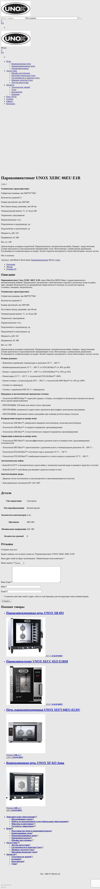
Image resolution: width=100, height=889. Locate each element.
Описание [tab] (10, 264)
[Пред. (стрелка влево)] (2, 887)
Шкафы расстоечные (20, 73)
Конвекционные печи (21, 64)
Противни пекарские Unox (23, 75)
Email (4, 591)
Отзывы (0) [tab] (11, 269)
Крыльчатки (16, 92)
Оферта (9, 101)
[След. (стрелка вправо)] (5, 887)
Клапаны (15, 94)
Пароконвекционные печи (23, 66)
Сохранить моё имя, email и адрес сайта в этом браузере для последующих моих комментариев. (46, 596)
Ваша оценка (7, 563)
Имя (3, 587)
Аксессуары (11, 71)
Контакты (10, 104)
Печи (8, 61)
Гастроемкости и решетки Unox (25, 78)
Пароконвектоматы (20, 68)
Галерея (9, 99)
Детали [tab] (9, 267)
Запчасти (10, 85)
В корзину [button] (57, 656)
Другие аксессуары (20, 82)
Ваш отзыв (6, 582)
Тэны (13, 89)
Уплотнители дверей (20, 87)
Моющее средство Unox (22, 80)
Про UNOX (11, 97)
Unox (57, 260)
